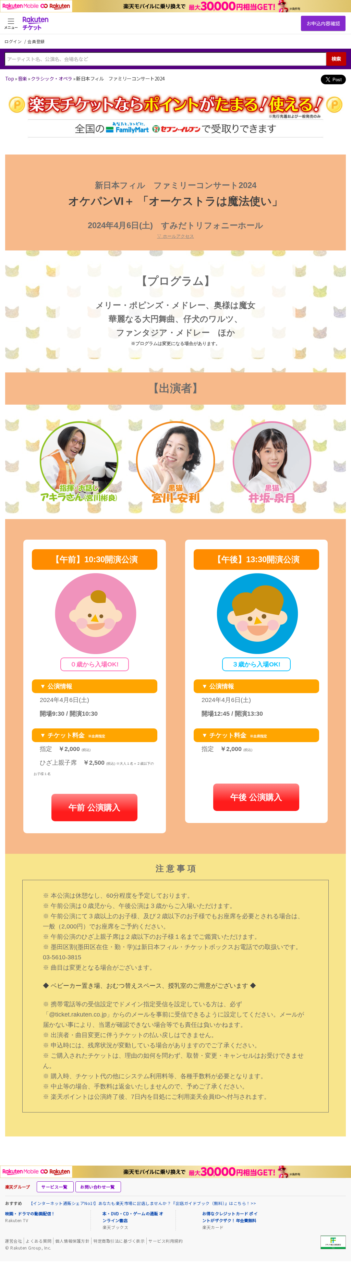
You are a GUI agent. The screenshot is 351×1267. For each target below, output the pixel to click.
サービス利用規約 (165, 1241)
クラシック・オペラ (51, 78)
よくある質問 (38, 1241)
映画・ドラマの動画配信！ (30, 1213)
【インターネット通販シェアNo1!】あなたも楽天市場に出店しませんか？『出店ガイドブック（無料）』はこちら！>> (142, 1203)
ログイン (13, 41)
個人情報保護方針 (72, 1241)
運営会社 (13, 1241)
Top (9, 78)
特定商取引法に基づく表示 (119, 1241)
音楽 (22, 78)
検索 (336, 58)
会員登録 (36, 41)
